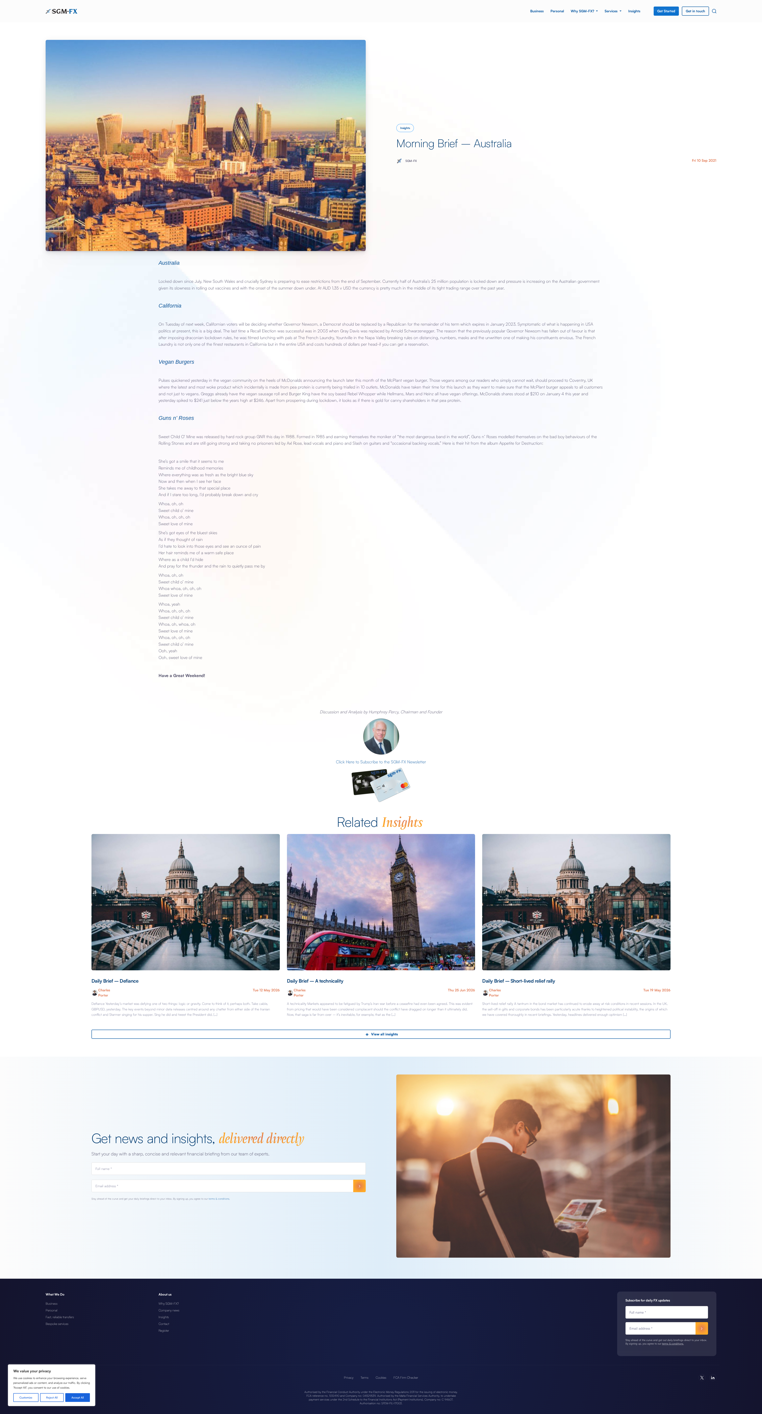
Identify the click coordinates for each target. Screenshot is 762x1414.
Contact (164, 1324)
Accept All (77, 1397)
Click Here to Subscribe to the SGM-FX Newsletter (381, 761)
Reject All (52, 1397)
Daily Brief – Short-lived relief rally (518, 981)
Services (612, 11)
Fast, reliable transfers (60, 1317)
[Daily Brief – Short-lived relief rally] (576, 902)
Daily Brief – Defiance (114, 981)
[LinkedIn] (712, 1377)
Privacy (348, 1377)
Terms (364, 1377)
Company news (169, 1310)
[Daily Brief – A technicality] (381, 902)
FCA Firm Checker (406, 1377)
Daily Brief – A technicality (315, 981)
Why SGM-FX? (583, 11)
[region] (51, 1385)
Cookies (381, 1377)
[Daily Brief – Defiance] (185, 902)
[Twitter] (701, 1377)
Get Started (666, 11)
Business (537, 11)
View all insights (384, 1034)
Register (164, 1330)
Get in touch (695, 11)
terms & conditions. (219, 1198)
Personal (557, 11)
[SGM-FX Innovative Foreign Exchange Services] (61, 11)
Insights (634, 11)
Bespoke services (57, 1324)
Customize (25, 1397)
